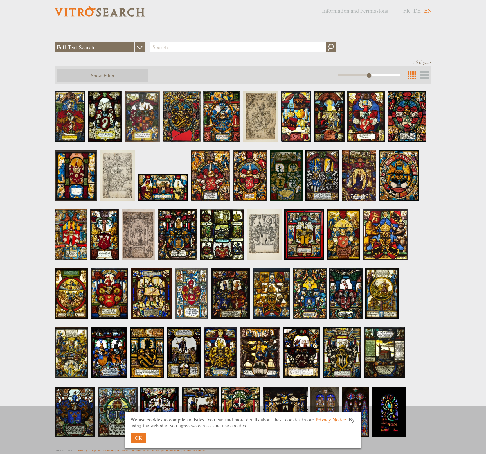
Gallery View (424, 75)
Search (331, 47)
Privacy (82, 450)
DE (417, 10)
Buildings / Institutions (166, 450)
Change (140, 47)
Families (122, 450)
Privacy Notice (331, 419)
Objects (95, 450)
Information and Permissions (355, 10)
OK (138, 437)
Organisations (140, 450)
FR (406, 10)
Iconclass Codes (194, 450)
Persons (109, 450)
